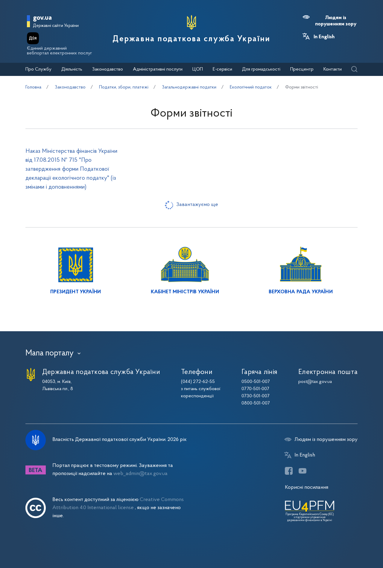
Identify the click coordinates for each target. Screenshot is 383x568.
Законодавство (107, 69)
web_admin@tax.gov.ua (140, 473)
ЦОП (197, 69)
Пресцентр (302, 69)
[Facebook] (289, 471)
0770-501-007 (255, 389)
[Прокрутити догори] (353, 544)
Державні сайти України (56, 26)
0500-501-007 (255, 381)
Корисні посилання (306, 487)
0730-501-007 (255, 396)
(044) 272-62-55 (198, 381)
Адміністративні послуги (158, 69)
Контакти (332, 69)
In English (324, 37)
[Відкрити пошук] (354, 69)
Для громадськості (261, 69)
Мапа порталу (49, 353)
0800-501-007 (255, 403)
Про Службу (38, 69)
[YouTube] (302, 471)
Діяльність (71, 69)
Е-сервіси (222, 69)
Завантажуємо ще (197, 204)
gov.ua (42, 18)
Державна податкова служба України (191, 39)
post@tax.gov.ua (315, 381)
